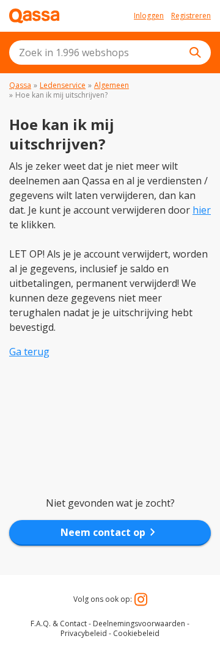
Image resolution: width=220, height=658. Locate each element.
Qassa (20, 85)
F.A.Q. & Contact (59, 623)
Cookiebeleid (136, 633)
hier (202, 210)
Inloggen (149, 16)
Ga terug (29, 351)
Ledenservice (63, 85)
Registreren (191, 16)
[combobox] (110, 52)
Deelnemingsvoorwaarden (139, 623)
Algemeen (111, 85)
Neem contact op (110, 532)
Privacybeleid (84, 633)
